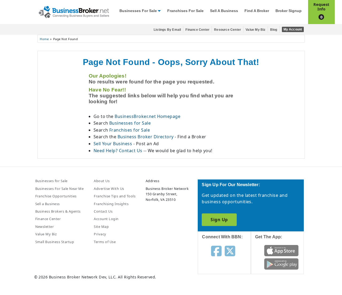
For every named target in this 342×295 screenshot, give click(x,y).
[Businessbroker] (73, 11)
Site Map (101, 226)
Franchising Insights (111, 203)
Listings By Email (167, 30)
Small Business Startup (54, 241)
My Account (292, 29)
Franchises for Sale (185, 11)
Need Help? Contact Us (119, 151)
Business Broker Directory (145, 137)
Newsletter (44, 226)
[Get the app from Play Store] (281, 263)
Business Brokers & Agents (58, 211)
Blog (273, 30)
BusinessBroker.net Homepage (147, 116)
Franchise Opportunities (56, 196)
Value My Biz (255, 30)
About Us (102, 180)
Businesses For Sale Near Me (59, 188)
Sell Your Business (113, 144)
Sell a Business (224, 11)
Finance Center (197, 30)
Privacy (100, 234)
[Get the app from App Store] (281, 250)
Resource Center (227, 30)
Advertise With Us (109, 188)
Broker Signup (288, 11)
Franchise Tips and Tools (114, 196)
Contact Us (103, 211)
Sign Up (219, 220)
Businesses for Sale (138, 11)
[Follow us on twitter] (230, 250)
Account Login (106, 218)
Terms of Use (105, 241)
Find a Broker (256, 11)
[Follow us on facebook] (216, 250)
